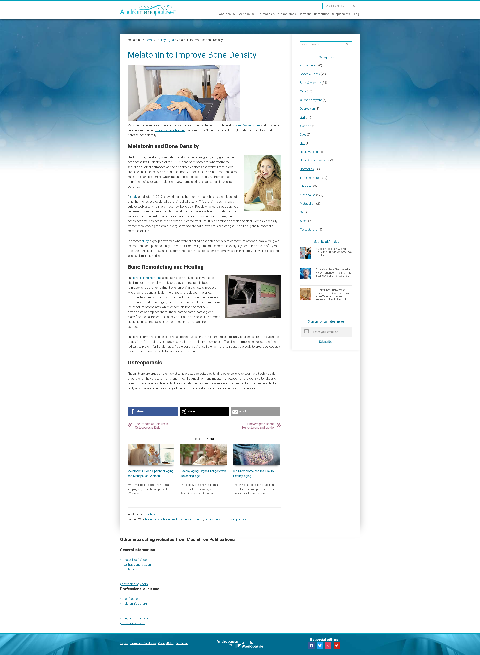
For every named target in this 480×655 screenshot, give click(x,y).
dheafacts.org (130, 599)
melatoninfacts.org (134, 603)
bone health (170, 519)
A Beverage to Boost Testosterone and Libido (258, 425)
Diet (302, 117)
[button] (153, 411)
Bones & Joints (310, 74)
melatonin (220, 519)
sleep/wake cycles (248, 125)
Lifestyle (305, 186)
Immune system (310, 178)
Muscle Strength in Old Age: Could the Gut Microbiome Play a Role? (334, 252)
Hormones (307, 169)
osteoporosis (237, 519)
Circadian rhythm (311, 100)
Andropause (308, 65)
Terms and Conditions (143, 643)
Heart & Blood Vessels (314, 160)
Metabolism (308, 203)
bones (209, 519)
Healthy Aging (152, 514)
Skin (302, 212)
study (133, 196)
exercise (305, 126)
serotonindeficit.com (135, 559)
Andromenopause (148, 9)
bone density (153, 519)
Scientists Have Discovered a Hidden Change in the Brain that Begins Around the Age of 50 (334, 272)
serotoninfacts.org (133, 623)
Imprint (124, 643)
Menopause (308, 195)
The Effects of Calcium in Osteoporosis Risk (151, 425)
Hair (302, 143)
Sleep (304, 221)
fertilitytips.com (131, 569)
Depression (307, 108)
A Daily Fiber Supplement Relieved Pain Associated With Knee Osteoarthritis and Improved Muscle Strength (333, 294)
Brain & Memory (310, 83)
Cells (303, 91)
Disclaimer (182, 643)
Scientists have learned (169, 130)
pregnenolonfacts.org (135, 618)
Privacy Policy (166, 643)
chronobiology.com (134, 584)
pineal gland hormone (147, 278)
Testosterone (309, 229)
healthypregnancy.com (136, 564)
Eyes (303, 134)
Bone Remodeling (191, 519)
